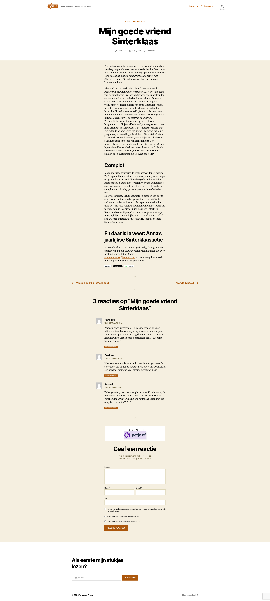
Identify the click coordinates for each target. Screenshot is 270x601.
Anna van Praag (86, 595)
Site (105, 498)
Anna (124, 51)
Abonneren (130, 578)
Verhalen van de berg (135, 22)
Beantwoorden (111, 347)
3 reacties (151, 51)
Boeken (192, 6)
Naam (107, 488)
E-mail (139, 488)
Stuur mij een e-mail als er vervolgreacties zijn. (123, 516)
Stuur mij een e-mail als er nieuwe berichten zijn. (123, 521)
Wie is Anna (206, 6)
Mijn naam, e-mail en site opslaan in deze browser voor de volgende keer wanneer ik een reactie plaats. (136, 510)
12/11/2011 (136, 51)
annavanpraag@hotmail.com (119, 257)
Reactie (108, 467)
